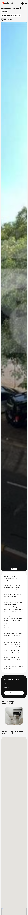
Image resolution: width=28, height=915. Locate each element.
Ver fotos (14, 568)
